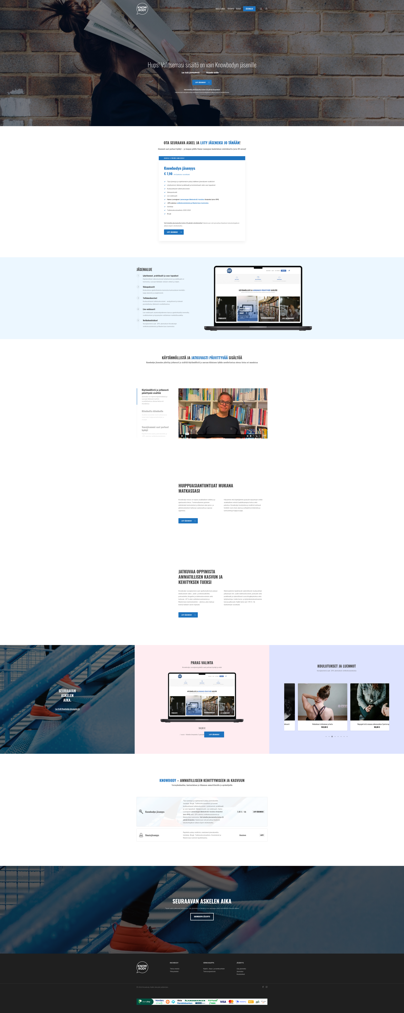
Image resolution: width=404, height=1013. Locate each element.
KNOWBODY (174, 963)
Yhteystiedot (174, 971)
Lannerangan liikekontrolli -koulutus (192, 199)
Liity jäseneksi (258, 812)
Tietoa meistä (174, 969)
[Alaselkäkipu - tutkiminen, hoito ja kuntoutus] (311, 702)
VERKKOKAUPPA (208, 963)
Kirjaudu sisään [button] (212, 72)
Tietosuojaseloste (209, 971)
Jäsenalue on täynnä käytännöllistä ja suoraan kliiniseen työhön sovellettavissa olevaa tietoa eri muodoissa (154, 400)
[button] (202, 82)
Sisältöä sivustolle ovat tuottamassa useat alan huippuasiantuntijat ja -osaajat (154, 417)
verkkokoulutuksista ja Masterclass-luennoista (192, 203)
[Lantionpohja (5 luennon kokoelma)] (364, 702)
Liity (261, 835)
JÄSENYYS (240, 963)
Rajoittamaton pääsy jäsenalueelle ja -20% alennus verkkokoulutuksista (154, 435)
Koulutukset (241, 974)
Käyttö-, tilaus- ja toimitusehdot (214, 969)
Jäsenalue (240, 971)
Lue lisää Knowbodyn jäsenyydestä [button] (67, 709)
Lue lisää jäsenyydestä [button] (190, 72)
